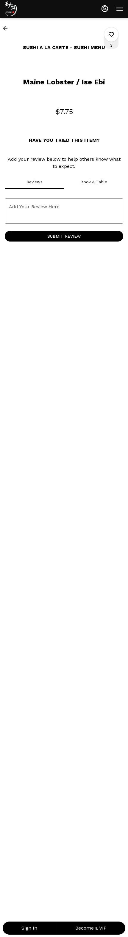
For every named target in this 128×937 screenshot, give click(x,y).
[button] (7, 28)
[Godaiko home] (31, 8)
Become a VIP (91, 928)
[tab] (34, 182)
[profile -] (104, 8)
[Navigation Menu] (119, 9)
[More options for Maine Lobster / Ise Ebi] (111, 34)
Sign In (29, 928)
